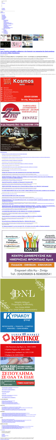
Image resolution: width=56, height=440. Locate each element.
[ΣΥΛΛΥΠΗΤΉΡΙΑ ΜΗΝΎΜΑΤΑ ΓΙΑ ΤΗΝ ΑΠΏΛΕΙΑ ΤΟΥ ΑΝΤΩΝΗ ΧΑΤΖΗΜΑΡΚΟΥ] (14, 209)
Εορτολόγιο (3, 3)
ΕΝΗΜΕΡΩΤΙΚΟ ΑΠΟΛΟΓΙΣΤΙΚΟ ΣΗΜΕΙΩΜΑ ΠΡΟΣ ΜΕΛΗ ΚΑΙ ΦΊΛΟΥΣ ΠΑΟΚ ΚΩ (14, 413)
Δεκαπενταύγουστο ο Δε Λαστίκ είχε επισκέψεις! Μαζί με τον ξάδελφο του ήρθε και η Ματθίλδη (22, 216)
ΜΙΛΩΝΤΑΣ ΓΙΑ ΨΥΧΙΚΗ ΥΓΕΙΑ (8, 23)
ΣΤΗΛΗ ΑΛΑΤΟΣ (6, 22)
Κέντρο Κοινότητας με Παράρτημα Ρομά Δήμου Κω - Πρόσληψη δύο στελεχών (18, 221)
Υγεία (18, 403)
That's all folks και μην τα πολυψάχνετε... (9, 397)
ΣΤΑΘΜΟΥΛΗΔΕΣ (6, 26)
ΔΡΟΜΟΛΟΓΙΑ (6, 20)
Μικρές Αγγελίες (17, 425)
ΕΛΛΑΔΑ (5, 29)
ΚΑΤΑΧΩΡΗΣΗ (6, 32)
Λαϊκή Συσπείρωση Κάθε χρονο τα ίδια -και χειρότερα (13, 195)
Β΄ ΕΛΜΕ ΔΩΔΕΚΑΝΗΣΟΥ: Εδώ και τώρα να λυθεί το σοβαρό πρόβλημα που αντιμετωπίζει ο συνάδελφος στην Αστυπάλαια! (28, 190)
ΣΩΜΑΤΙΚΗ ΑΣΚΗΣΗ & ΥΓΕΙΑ (8, 27)
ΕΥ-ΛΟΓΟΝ (5, 24)
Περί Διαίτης (15, 402)
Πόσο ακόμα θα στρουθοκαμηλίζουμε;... (8, 389)
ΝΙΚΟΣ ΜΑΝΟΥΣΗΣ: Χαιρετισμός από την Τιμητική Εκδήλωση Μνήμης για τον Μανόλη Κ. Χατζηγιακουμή (17, 163)
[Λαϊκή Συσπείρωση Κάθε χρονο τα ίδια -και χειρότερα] (9, 193)
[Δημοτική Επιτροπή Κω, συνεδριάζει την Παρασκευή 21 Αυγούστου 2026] (12, 180)
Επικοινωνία (3, 9)
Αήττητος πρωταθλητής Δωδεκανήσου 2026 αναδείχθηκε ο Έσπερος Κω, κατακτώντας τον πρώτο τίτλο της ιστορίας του (17, 414)
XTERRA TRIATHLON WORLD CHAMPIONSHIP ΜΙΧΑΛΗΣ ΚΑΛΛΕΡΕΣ (12, 415)
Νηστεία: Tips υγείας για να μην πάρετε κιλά (8, 422)
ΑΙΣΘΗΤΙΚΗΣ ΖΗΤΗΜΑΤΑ (7, 25)
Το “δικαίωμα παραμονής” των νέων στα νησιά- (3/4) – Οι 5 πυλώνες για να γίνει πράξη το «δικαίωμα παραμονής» (26, 226)
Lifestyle (31, 407)
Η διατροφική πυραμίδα (5, 401)
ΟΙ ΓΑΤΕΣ (5, 21)
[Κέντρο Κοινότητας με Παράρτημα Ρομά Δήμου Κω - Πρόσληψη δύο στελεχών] (13, 218)
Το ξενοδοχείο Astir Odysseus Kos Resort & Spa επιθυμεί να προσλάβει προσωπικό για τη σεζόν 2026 (15, 426)
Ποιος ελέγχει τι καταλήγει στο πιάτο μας (7, 419)
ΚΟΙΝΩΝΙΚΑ (4, 16)
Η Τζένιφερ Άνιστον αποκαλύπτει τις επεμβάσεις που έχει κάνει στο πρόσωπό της (12, 409)
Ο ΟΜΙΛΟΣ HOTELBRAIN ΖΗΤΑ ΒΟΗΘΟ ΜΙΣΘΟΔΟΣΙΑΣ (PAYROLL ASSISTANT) (14, 427)
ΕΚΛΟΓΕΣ (3, 15)
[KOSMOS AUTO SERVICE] (20, 101)
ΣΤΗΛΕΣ (3, 19)
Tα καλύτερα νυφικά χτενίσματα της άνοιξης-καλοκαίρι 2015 (10, 403)
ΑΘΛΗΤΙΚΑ (3, 18)
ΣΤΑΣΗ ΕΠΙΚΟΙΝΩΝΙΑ (7, 28)
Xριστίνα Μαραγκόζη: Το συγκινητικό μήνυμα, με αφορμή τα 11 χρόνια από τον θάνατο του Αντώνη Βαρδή (16, 407)
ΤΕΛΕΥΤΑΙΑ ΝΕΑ (3, 152)
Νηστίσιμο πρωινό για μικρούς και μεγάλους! (8, 402)
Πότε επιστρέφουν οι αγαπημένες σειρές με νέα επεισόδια (9, 408)
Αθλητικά (28, 413)
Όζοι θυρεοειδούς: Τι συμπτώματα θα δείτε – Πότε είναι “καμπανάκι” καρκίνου (12, 420)
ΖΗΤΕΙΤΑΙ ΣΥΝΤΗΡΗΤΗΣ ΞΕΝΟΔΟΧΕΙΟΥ (8, 425)
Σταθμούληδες (10, 401)
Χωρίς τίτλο (4, 393)
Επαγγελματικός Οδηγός (5, 435)
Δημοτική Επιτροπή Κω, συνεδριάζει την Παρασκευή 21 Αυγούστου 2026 (12, 160)
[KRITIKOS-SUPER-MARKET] (20, 356)
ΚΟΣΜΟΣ (5, 30)
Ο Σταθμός (3, 8)
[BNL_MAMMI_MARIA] (22, 311)
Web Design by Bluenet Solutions (4, 439)
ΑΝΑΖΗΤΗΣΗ (6, 33)
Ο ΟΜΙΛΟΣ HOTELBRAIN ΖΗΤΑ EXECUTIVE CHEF (9, 428)
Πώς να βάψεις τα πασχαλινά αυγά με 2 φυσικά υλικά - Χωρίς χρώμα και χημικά (12, 421)
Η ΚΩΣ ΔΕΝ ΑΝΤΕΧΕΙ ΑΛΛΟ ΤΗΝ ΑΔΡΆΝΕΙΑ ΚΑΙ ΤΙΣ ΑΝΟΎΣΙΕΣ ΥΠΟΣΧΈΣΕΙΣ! (20, 172)
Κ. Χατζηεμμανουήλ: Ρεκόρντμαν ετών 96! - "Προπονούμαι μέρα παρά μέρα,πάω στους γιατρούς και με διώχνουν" (17, 416)
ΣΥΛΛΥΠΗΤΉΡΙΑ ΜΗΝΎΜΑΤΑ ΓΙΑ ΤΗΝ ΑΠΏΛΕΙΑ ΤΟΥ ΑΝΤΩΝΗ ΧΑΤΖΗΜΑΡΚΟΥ (21, 211)
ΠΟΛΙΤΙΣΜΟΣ (6, 31)
